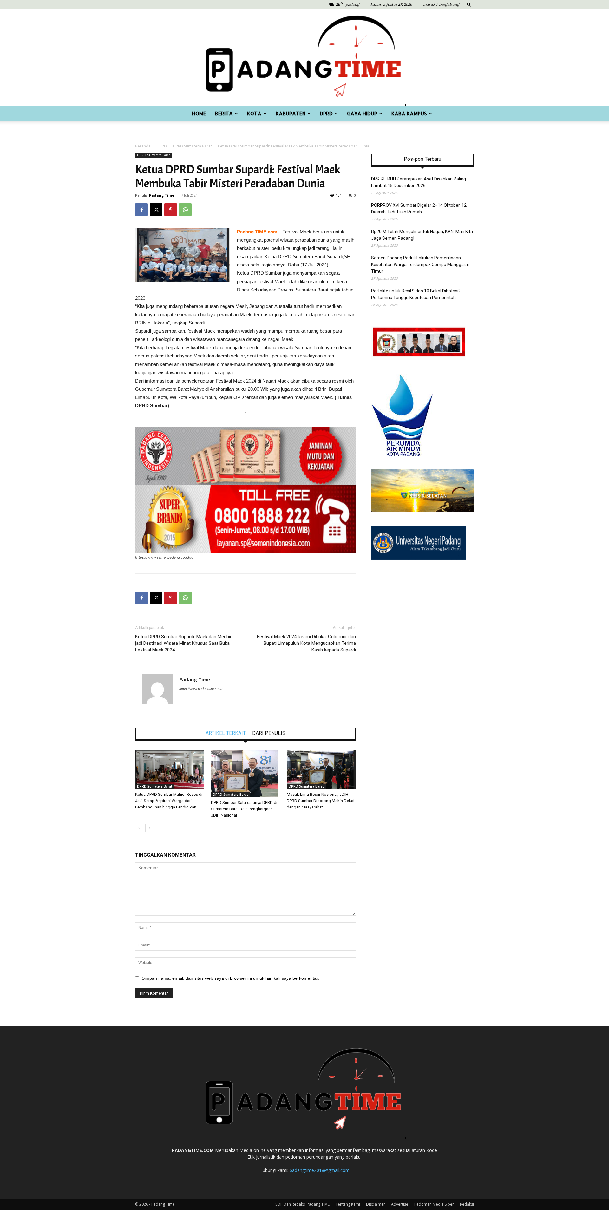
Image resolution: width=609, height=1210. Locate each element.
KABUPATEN (290, 113)
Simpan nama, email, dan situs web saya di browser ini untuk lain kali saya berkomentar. (230, 978)
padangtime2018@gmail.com (320, 1170)
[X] (156, 209)
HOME (199, 113)
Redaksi (467, 1204)
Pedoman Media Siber (434, 1204)
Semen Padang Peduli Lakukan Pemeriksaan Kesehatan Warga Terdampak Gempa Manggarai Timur (420, 264)
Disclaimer (375, 1204)
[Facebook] (141, 209)
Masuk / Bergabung (441, 4)
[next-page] (149, 828)
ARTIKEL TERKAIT (226, 733)
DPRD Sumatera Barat (192, 146)
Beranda (143, 146)
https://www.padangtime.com (201, 688)
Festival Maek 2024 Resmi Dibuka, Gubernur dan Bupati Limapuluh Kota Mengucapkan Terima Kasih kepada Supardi (306, 643)
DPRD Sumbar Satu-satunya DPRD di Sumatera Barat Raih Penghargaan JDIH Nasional (244, 809)
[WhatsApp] (185, 209)
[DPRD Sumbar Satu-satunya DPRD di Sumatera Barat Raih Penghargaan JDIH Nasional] (245, 773)
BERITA (224, 113)
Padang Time (161, 195)
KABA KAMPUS (409, 113)
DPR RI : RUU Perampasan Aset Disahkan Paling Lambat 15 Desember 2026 (418, 182)
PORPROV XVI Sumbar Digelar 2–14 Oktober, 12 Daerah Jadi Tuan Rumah (419, 208)
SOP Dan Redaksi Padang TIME (302, 1204)
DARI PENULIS (268, 733)
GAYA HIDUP (362, 113)
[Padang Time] (304, 57)
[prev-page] (139, 828)
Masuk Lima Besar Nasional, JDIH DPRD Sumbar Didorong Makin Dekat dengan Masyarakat (321, 800)
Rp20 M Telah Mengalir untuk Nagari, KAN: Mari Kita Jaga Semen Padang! (422, 235)
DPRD (326, 113)
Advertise (399, 1204)
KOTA (254, 113)
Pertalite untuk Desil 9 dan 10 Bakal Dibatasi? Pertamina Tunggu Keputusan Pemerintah (416, 294)
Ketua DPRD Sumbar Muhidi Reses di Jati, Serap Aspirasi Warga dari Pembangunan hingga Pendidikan (168, 800)
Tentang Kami (348, 1204)
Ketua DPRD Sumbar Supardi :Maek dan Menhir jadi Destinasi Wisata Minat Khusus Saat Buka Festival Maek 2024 (183, 643)
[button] (469, 4)
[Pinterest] (170, 209)
